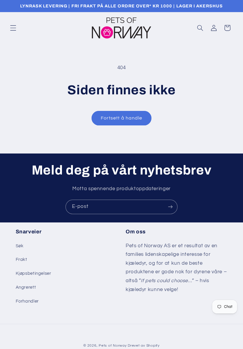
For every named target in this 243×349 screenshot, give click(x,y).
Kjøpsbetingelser (33, 273)
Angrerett (26, 287)
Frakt (21, 259)
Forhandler (27, 301)
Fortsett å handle (121, 118)
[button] (13, 28)
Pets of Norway (113, 345)
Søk (20, 246)
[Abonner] (170, 207)
